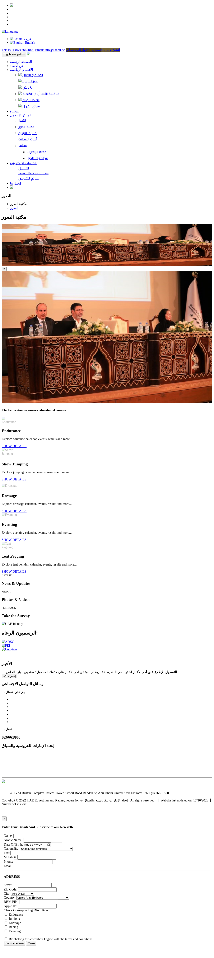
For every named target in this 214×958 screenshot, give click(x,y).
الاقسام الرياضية (21, 69)
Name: (8, 835)
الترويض (27, 87)
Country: (9, 897)
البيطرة (15, 111)
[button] (10, 31)
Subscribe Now (14, 943)
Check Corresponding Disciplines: (26, 910)
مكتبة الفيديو (27, 133)
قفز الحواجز (30, 81)
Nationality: (11, 848)
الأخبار (22, 120)
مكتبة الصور (26, 127)
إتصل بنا (15, 183)
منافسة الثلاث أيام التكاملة (41, 93)
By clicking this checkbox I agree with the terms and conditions (50, 939)
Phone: (8, 861)
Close (31, 943)
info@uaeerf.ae (180, 793)
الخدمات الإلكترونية (23, 163)
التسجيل (23, 168)
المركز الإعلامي (21, 115)
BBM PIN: (11, 901)
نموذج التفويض (28, 178)
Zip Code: (10, 889)
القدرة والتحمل (32, 75)
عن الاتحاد (17, 66)
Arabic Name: (13, 840)
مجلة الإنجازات (36, 152)
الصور (14, 208)
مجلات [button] (22, 145)
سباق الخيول (31, 106)
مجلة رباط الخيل (37, 158)
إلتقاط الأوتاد (31, 100)
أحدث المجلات (27, 139)
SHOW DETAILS (14, 446)
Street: (8, 885)
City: (7, 893)
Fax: (7, 853)
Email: (8, 866)
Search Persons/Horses (33, 173)
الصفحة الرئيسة (21, 62)
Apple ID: (10, 906)
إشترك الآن (9, 676)
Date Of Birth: (13, 844)
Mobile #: (10, 857)
